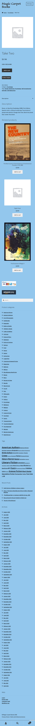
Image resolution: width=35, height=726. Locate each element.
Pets (5, 391)
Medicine (6, 367)
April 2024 (6, 588)
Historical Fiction (25, 456)
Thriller (24, 474)
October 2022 (7, 637)
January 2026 (7, 531)
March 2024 (6, 591)
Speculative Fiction (8, 474)
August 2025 (7, 544)
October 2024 (7, 572)
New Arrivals (7, 386)
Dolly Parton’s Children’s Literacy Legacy (14, 488)
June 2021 (6, 680)
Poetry (5, 396)
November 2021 (7, 667)
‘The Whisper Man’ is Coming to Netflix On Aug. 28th (17, 495)
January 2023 (7, 629)
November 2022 (7, 634)
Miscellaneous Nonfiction (10, 372)
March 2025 (6, 558)
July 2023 (6, 612)
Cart (27, 722)
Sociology (6, 415)
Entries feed (5, 699)
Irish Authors (22, 459)
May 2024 (6, 585)
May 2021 (6, 683)
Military (6, 369)
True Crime (29, 474)
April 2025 (6, 555)
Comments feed (6, 701)
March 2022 (6, 656)
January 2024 (7, 596)
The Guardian (18, 474)
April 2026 (6, 523)
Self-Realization (11, 90)
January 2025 (7, 563)
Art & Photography (8, 318)
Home (5, 12)
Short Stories (26, 471)
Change (6, 88)
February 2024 (7, 593)
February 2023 (7, 626)
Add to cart (7, 70)
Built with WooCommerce (18, 717)
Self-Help (4, 90)
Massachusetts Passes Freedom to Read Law (15, 498)
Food (5, 348)
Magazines (6, 364)
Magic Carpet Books (11, 5)
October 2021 (7, 669)
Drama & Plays (7, 337)
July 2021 (6, 678)
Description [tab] (5, 98)
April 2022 (6, 653)
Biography (6, 323)
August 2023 (7, 610)
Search (17, 723)
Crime (4, 455)
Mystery (26, 465)
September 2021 (8, 672)
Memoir (15, 465)
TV (2, 476)
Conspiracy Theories (23, 452)
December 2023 (7, 599)
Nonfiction (12, 88)
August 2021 (7, 675)
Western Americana (9, 432)
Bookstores (27, 450)
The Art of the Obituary (10, 500)
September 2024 (8, 574)
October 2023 (7, 604)
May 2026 (6, 520)
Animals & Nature (8, 315)
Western (6, 429)
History (5, 459)
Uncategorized (7, 426)
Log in (3, 697)
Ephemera (6, 339)
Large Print (6, 358)
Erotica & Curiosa (8, 342)
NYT (9, 468)
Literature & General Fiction (11, 361)
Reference (6, 405)
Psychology (11, 12)
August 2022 (7, 642)
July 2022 (6, 645)
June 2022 (6, 648)
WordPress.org (5, 703)
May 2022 (6, 650)
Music (5, 377)
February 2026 (7, 528)
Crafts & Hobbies (8, 331)
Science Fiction (7, 413)
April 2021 (6, 686)
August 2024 (7, 577)
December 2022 (7, 631)
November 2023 (7, 602)
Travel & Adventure (8, 424)
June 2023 (6, 615)
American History (8, 312)
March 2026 (6, 525)
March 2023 (6, 623)
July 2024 (6, 580)
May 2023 (6, 618)
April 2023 (6, 620)
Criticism (6, 334)
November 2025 (7, 536)
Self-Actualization (26, 88)
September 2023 (8, 607)
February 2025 (7, 561)
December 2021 (7, 664)
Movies (5, 375)
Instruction (6, 356)
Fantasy (6, 345)
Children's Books (8, 329)
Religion (6, 407)
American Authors (11, 447)
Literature (21, 463)
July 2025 (6, 547)
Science (6, 410)
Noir (30, 465)
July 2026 (6, 515)
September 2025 (8, 542)
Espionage (13, 456)
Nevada (5, 383)
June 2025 (6, 550)
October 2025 (7, 539)
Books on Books (8, 326)
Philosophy (6, 394)
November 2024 (7, 569)
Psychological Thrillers (21, 468)
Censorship (15, 453)
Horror (5, 350)
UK (4, 476)
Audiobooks (7, 320)
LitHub (8, 465)
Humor (5, 353)
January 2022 (7, 661)
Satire (3, 471)
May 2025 (6, 553)
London (11, 465)
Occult (5, 388)
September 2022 (8, 639)
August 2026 (7, 512)
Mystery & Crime (8, 380)
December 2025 (7, 534)
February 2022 (7, 659)
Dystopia (9, 456)
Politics (6, 399)
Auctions (4, 450)
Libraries (27, 459)
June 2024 (6, 582)
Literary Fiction (10, 462)
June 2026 (6, 517)
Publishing (29, 468)
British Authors (7, 453)
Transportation (8, 421)
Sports (5, 418)
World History (7, 435)
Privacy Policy (6, 717)
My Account (6, 723)
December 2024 (7, 566)
